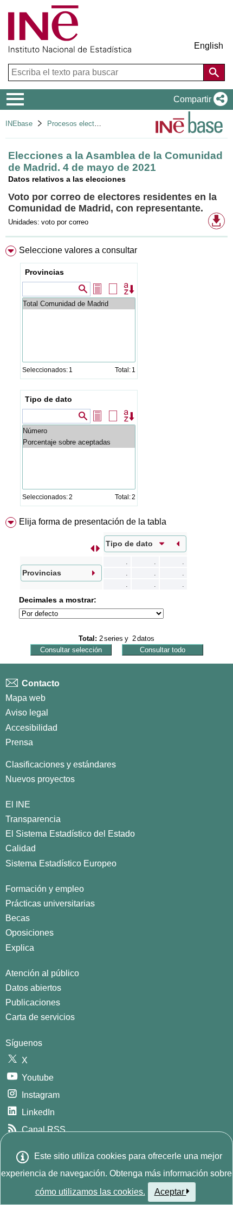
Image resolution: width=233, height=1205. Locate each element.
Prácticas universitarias (50, 903)
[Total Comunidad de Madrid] (79, 303)
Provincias (44, 272)
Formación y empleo (44, 888)
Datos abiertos (33, 987)
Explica (19, 947)
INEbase (19, 124)
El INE (17, 804)
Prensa (19, 742)
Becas (17, 918)
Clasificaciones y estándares (60, 764)
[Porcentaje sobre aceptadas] (79, 442)
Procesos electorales (80, 124)
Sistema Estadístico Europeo (60, 863)
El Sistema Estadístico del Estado (70, 833)
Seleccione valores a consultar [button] (78, 250)
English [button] (208, 45)
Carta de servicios (40, 1017)
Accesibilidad (31, 727)
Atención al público (42, 973)
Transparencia (33, 819)
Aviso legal (26, 712)
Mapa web (25, 698)
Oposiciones (29, 932)
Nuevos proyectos (40, 779)
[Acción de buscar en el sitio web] (214, 72)
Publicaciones (32, 1002)
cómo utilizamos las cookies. (90, 1191)
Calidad (20, 848)
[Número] (79, 430)
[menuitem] (116, 378)
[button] (198, 99)
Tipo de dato (48, 399)
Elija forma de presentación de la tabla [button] (92, 521)
